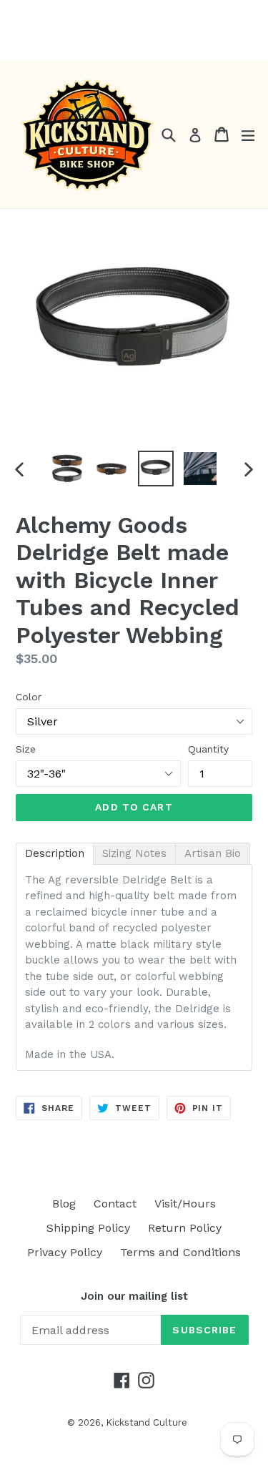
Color (28, 696)
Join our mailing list (134, 1296)
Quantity (208, 749)
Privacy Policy (64, 1252)
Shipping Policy (88, 1228)
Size (26, 749)
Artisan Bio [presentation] (212, 853)
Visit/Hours (185, 1203)
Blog (64, 1203)
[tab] (55, 854)
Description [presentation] (54, 853)
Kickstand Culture (146, 1422)
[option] (67, 468)
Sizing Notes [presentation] (134, 853)
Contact (115, 1203)
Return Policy (185, 1228)
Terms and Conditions (180, 1252)
